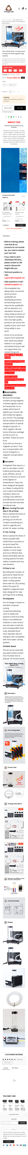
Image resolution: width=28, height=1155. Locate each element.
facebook (6, 117)
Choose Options (6, 216)
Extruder (9, 20)
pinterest (16, 117)
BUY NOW (20, 108)
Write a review (7, 1062)
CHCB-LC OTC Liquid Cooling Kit (19, 213)
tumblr (18, 117)
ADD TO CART (8, 108)
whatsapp (13, 117)
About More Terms (14, 1114)
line (8, 117)
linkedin (21, 117)
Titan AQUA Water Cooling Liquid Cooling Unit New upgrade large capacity (7, 213)
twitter (11, 117)
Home (3, 20)
